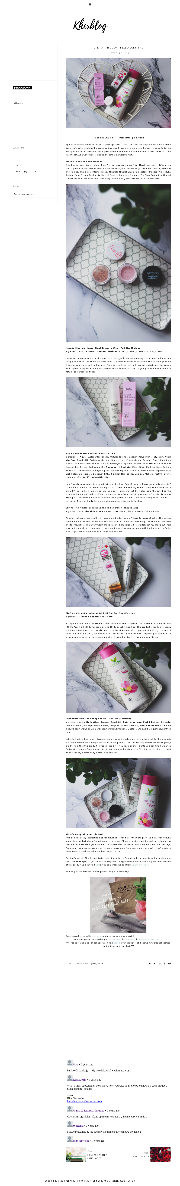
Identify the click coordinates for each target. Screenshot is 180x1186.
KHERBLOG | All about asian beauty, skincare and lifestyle (85, 1181)
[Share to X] (150, 963)
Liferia (117, 943)
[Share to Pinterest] (159, 963)
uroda (100, 963)
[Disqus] (118, 1011)
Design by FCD (127, 1181)
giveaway (97, 936)
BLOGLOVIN (115, 939)
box (87, 963)
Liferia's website (140, 865)
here (97, 865)
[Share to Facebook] (154, 963)
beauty (80, 963)
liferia (93, 963)
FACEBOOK (143, 939)
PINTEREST (156, 939)
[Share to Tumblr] (164, 963)
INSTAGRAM (129, 939)
